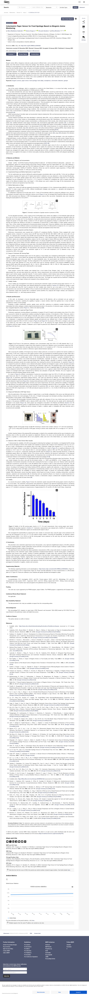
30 (73, 148)
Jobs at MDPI (6, 952)
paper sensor (25, 80)
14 (38, 122)
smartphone (47, 80)
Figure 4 (28, 482)
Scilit (53, 631)
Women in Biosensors (33, 51)
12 (51, 119)
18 (41, 126)
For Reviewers (27, 946)
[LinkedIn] (13, 842)
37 (47, 456)
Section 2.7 (30, 528)
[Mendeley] (25, 842)
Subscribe (6, 976)
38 (49, 456)
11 (20, 115)
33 (28, 240)
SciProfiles (48, 952)
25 (49, 134)
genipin (66, 80)
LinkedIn (69, 944)
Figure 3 (23, 402)
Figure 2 (36, 321)
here (69, 870)
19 (26, 128)
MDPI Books (48, 946)
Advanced (82, 7)
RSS (31, 933)
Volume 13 (19, 12)
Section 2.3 (68, 402)
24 (7, 134)
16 (47, 124)
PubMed (58, 631)
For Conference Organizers (31, 956)
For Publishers (27, 952)
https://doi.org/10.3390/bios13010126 (31, 45)
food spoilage (33, 80)
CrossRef (48, 631)
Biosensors (12, 12)
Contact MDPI (6, 950)
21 (57, 129)
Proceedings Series (50, 958)
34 (53, 370)
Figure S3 (71, 362)
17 (40, 126)
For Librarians (27, 950)
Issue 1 (25, 12)
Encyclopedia (48, 954)
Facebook (69, 946)
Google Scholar (40, 631)
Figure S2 (44, 321)
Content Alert (37, 933)
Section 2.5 (55, 285)
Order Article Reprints (67, 19)
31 (9, 189)
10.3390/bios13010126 (33, 12)
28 (48, 143)
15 (65, 122)
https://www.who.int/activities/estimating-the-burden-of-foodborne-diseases (39, 626)
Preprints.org (48, 948)
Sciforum (47, 944)
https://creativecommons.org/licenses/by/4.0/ (51, 833)
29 (71, 148)
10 (14, 112)
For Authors (27, 944)
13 (11, 122)
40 (31, 477)
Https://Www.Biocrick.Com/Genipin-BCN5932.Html (31, 779)
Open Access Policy (8, 948)
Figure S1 (67, 319)
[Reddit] (22, 842)
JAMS (46, 956)
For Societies (27, 954)
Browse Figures (23, 54)
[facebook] (16, 842)
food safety (40, 80)
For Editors (27, 948)
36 (7, 438)
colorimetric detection (57, 80)
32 (29, 217)
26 (45, 143)
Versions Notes (35, 54)
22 (53, 133)
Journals (6, 12)
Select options (7, 969)
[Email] (7, 842)
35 (46, 386)
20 (55, 129)
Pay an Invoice (6, 946)
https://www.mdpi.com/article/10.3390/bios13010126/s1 (53, 569)
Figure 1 (42, 194)
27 (46, 143)
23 (59, 133)
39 (28, 474)
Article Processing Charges (10, 944)
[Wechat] (19, 842)
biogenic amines (16, 80)
